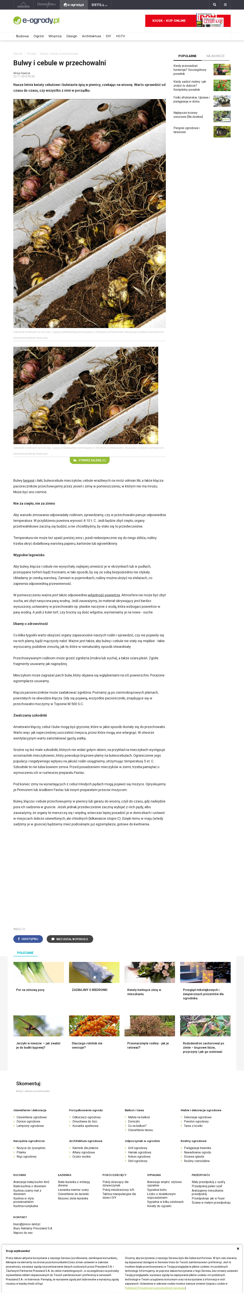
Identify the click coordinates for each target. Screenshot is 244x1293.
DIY (108, 36)
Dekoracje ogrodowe (198, 1117)
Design (71, 36)
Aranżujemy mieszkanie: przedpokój (208, 1192)
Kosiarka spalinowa (85, 1126)
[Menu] (225, 5)
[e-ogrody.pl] (74, 5)
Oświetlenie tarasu (140, 1130)
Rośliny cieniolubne (197, 1161)
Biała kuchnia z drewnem (29, 1186)
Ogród (39, 36)
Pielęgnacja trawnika (197, 1148)
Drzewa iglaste (194, 1156)
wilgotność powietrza (104, 595)
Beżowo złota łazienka (73, 1198)
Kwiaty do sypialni (159, 1206)
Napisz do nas (23, 1233)
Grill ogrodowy (137, 1148)
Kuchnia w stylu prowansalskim (23, 1200)
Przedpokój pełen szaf (207, 1186)
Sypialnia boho (157, 1190)
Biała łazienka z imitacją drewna (74, 1183)
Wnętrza (55, 36)
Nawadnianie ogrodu (197, 1152)
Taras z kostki (193, 1126)
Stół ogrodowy (138, 1161)
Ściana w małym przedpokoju (211, 1202)
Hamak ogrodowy (139, 1152)
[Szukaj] (214, 5)
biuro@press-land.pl (26, 1224)
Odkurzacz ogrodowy (86, 1117)
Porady (31, 53)
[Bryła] (99, 5)
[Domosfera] (47, 5)
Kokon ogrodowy (139, 1156)
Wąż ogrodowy (27, 1156)
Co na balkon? (137, 1126)
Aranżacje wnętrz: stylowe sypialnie (164, 1183)
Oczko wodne (81, 1156)
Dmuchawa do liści (84, 1121)
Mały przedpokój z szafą (208, 1182)
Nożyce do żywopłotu (31, 1148)
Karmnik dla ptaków (85, 1148)
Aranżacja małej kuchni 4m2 (31, 1182)
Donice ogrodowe (28, 1121)
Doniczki (134, 1121)
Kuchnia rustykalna (25, 1206)
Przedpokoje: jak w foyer (208, 1198)
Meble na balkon (139, 1117)
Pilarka (21, 1152)
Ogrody (17, 53)
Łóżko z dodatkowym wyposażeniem (161, 1195)
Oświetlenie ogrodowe (32, 1117)
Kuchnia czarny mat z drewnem (27, 1192)
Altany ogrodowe (83, 1152)
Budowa (22, 36)
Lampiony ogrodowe (30, 1126)
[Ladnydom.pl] (23, 5)
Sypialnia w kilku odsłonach (165, 1202)
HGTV (120, 36)
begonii (28, 480)
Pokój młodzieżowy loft (118, 1190)
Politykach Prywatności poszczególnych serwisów (155, 1288)
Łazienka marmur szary (73, 1190)
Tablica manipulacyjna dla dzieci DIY (119, 1195)
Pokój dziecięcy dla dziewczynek (115, 1183)
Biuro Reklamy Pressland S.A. (33, 1228)
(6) (92, 460)
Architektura (91, 36)
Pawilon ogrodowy (196, 1121)
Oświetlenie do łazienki (73, 1194)
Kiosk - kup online (169, 21)
